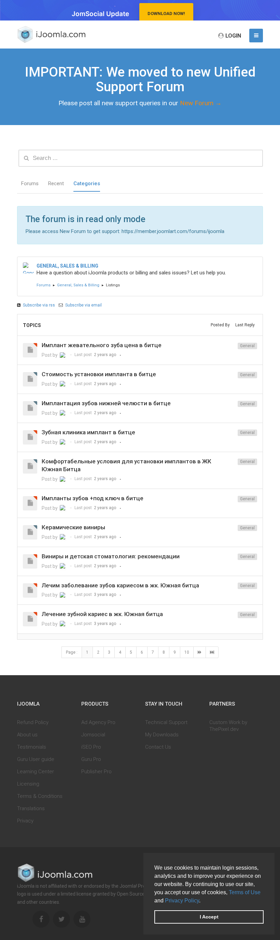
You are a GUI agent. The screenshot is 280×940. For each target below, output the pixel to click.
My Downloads (162, 735)
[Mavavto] (63, 355)
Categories (86, 183)
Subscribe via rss (39, 305)
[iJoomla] (51, 34)
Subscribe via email (83, 305)
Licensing (28, 784)
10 (186, 652)
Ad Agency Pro (98, 722)
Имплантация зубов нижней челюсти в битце (106, 403)
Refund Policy (32, 722)
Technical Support (166, 722)
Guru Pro (91, 759)
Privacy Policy (182, 900)
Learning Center (35, 771)
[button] (203, 901)
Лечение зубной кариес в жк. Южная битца (102, 614)
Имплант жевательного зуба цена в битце (102, 345)
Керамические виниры (73, 527)
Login (233, 35)
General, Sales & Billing (78, 285)
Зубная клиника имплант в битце (88, 432)
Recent (56, 183)
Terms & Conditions (39, 796)
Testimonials (31, 747)
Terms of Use (245, 892)
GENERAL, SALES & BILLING (67, 266)
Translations (31, 808)
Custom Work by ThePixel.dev (228, 725)
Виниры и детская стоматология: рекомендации (111, 556)
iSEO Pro (91, 747)
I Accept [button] (209, 916)
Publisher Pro (96, 771)
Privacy (25, 821)
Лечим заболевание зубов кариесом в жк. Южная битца (120, 585)
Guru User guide (35, 759)
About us (27, 735)
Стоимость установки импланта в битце (99, 374)
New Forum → (201, 103)
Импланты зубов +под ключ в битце (92, 498)
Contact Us (158, 747)
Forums (30, 183)
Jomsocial (93, 735)
